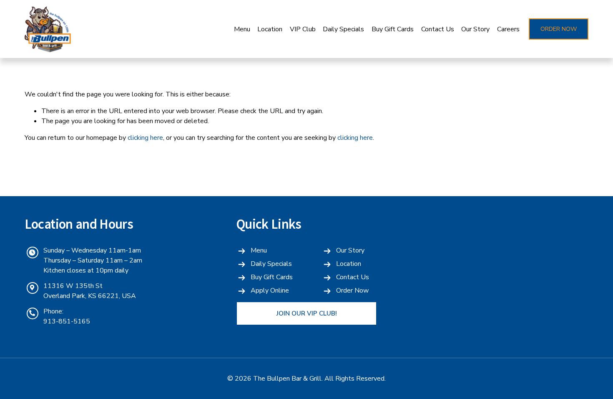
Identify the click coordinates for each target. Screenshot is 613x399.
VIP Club (303, 29)
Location (269, 29)
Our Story (475, 29)
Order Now (558, 29)
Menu (242, 29)
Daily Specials (343, 29)
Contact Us (437, 29)
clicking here (145, 137)
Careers (508, 29)
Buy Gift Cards (393, 29)
